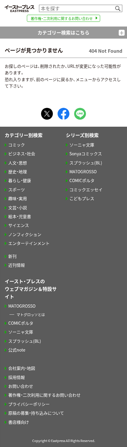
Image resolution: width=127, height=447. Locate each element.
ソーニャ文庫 (81, 145)
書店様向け (18, 422)
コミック (16, 145)
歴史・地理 (17, 171)
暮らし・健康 (19, 180)
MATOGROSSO (83, 171)
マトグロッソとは (31, 314)
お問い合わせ (20, 386)
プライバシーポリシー (29, 404)
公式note (16, 350)
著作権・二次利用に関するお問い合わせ (62, 18)
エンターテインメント (29, 243)
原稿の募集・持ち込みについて (36, 413)
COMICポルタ (82, 180)
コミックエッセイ (85, 189)
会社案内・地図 (21, 368)
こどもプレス (81, 198)
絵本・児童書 (19, 216)
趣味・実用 (17, 198)
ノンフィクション (24, 234)
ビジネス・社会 (21, 153)
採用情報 (16, 377)
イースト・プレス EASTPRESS (19, 8)
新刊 (12, 256)
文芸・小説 (17, 207)
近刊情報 (16, 265)
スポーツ (16, 189)
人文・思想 (17, 163)
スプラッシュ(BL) (85, 163)
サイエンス (18, 225)
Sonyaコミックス (85, 153)
